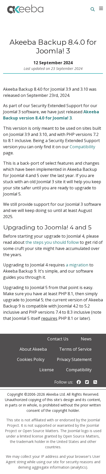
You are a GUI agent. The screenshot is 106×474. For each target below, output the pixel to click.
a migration (77, 265)
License (46, 370)
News (86, 339)
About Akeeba (33, 349)
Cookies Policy (31, 359)
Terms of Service (75, 349)
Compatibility (82, 147)
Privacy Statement (74, 359)
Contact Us (57, 339)
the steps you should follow (52, 242)
